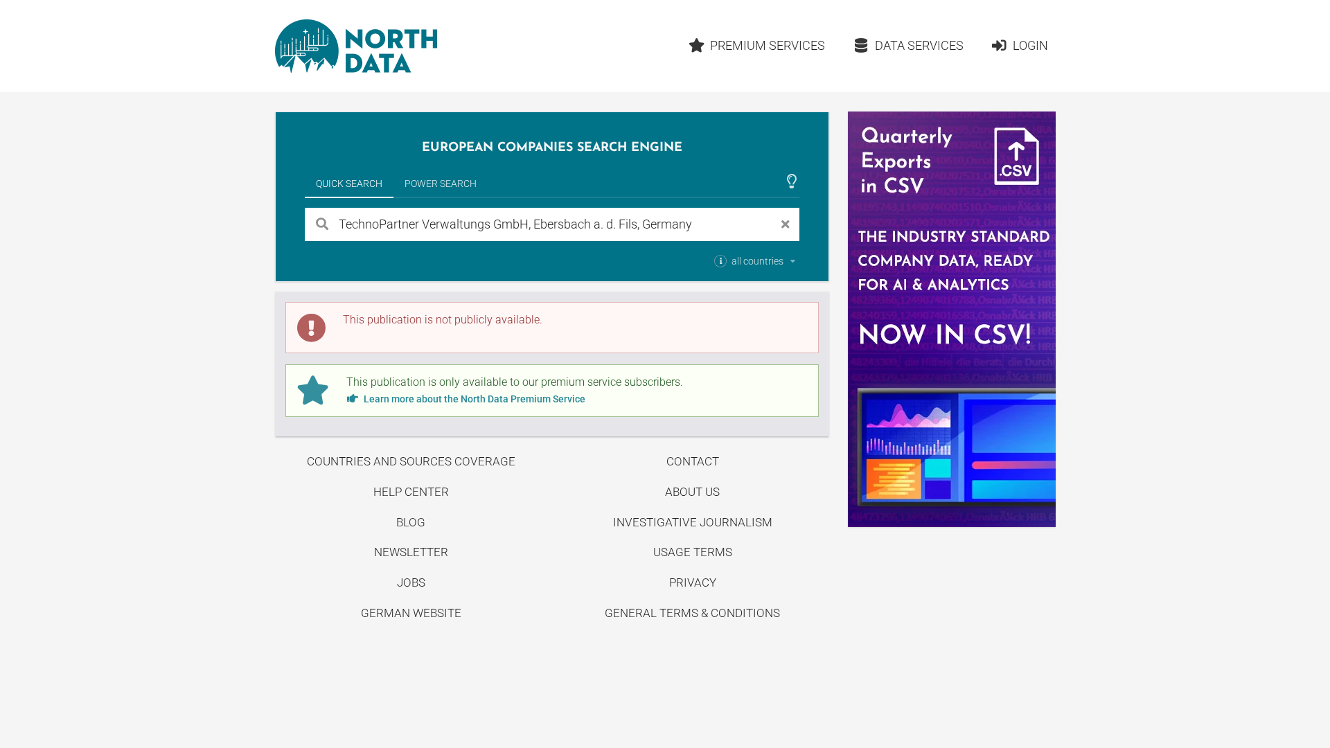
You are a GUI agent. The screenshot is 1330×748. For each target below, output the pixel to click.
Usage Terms (692, 552)
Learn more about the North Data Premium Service (473, 398)
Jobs (411, 582)
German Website (411, 613)
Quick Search (349, 183)
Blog (410, 522)
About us (692, 492)
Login (1030, 45)
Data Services (919, 45)
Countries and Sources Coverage (411, 461)
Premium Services (767, 45)
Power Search (441, 183)
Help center (411, 492)
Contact (692, 461)
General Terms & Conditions (692, 613)
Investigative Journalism (692, 522)
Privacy (692, 582)
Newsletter (411, 552)
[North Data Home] (356, 46)
